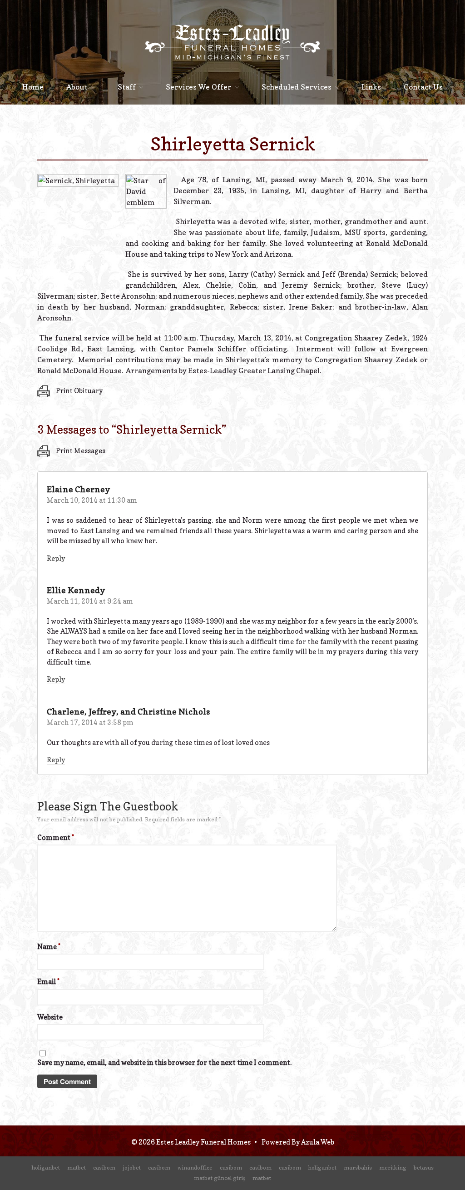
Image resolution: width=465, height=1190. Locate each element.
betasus (424, 1167)
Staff (127, 86)
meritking (392, 1167)
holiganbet (46, 1167)
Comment (55, 837)
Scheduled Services (296, 86)
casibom (104, 1167)
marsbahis (358, 1167)
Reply (56, 558)
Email (48, 981)
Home (33, 86)
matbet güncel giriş (219, 1178)
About (77, 86)
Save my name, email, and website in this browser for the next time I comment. (164, 1062)
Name (48, 946)
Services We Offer (199, 86)
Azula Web (317, 1142)
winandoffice (195, 1167)
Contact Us (423, 86)
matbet (76, 1167)
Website (50, 1017)
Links (371, 86)
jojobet (132, 1167)
